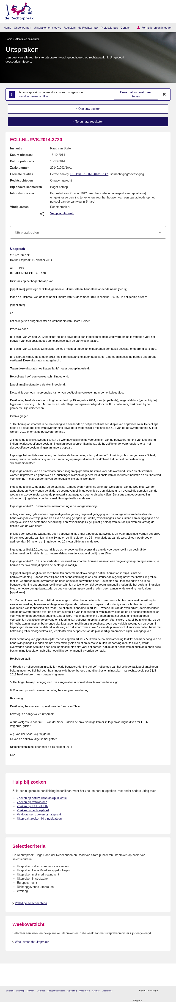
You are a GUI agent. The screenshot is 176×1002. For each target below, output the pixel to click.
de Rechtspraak (88, 27)
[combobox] (88, 232)
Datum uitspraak (21, 155)
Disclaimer (107, 990)
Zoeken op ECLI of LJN (32, 806)
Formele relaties (21, 174)
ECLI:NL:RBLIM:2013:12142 (89, 174)
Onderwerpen (22, 27)
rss (162, 990)
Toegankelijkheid (56, 990)
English (10, 990)
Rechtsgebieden (21, 180)
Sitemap (20, 990)
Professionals (109, 27)
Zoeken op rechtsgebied (33, 810)
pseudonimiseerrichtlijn (33, 96)
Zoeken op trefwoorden (32, 802)
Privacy (30, 990)
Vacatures (84, 990)
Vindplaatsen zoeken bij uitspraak (39, 814)
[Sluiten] (164, 94)
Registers (70, 27)
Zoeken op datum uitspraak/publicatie (42, 798)
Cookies (41, 990)
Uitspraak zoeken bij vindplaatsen (39, 818)
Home (7, 27)
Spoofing (72, 990)
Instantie (16, 148)
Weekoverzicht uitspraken (32, 942)
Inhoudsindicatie (22, 193)
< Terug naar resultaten (88, 121)
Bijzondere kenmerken (26, 187)
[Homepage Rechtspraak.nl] (17, 10)
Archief (95, 990)
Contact (125, 27)
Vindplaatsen (19, 207)
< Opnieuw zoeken (88, 108)
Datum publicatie (22, 161)
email (167, 990)
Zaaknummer (19, 167)
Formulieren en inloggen (157, 27)
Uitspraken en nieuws (47, 27)
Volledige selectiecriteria (31, 903)
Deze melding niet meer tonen (135, 94)
